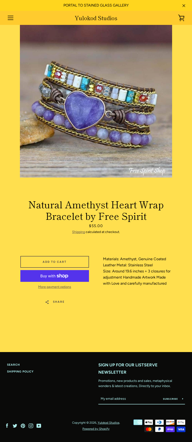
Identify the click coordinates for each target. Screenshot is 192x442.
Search (13, 364)
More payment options (54, 287)
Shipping (78, 232)
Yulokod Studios (96, 18)
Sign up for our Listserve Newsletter (128, 368)
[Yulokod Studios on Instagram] (31, 425)
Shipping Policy (20, 371)
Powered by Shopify (96, 428)
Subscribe (171, 398)
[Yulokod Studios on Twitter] (15, 425)
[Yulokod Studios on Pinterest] (23, 425)
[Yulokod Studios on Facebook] (7, 425)
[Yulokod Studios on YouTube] (39, 425)
